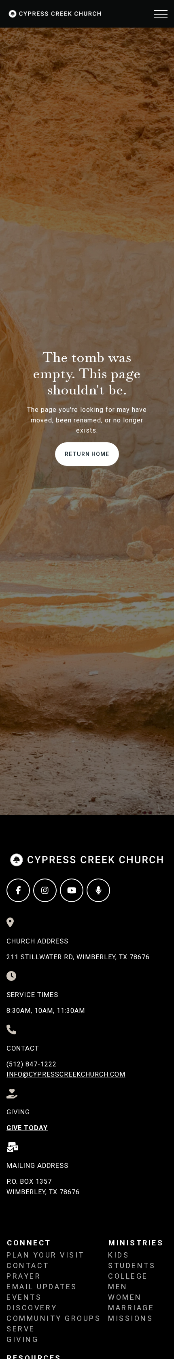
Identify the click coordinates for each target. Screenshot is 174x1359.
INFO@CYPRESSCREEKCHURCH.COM (65, 1074)
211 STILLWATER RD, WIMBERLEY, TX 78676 (78, 957)
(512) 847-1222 (31, 1064)
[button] (161, 14)
